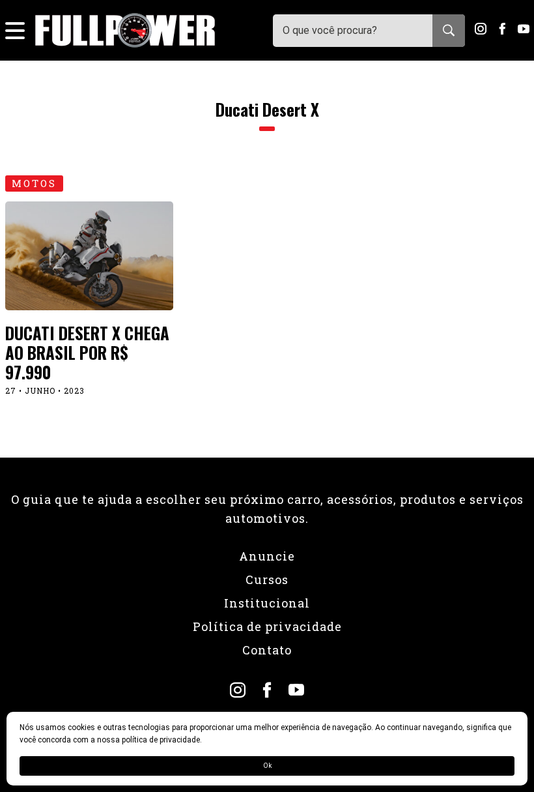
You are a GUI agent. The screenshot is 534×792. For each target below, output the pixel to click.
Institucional (267, 603)
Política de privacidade (267, 626)
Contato (267, 650)
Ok (267, 765)
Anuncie (267, 556)
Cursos (267, 579)
